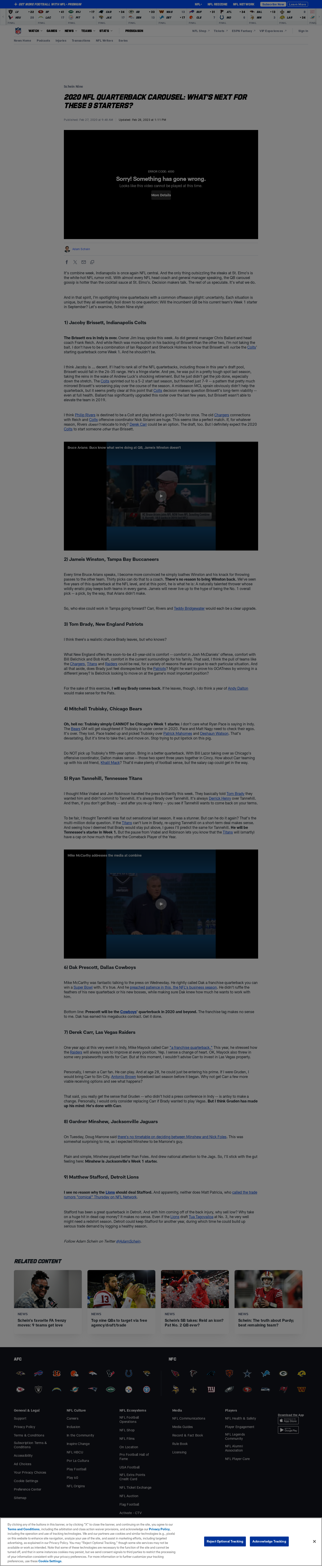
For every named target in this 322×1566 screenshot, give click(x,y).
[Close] (314, 1541)
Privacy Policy (159, 1529)
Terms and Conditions (24, 1529)
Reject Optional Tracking (225, 1541)
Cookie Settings (50, 1561)
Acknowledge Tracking (269, 1541)
